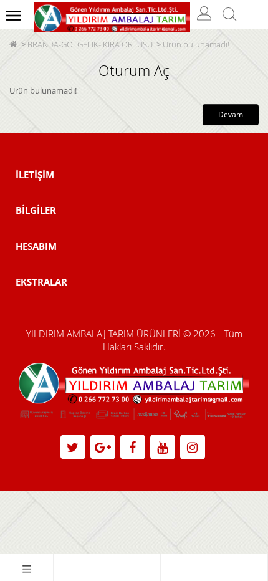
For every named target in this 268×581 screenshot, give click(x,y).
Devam (230, 114)
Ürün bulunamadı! (196, 44)
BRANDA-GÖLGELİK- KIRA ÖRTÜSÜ (90, 44)
